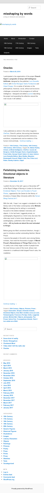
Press (5, 451)
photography (28, 317)
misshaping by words (17, 13)
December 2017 (8, 398)
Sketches (6, 458)
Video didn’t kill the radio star (14, 346)
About (13, 38)
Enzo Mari (19, 313)
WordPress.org (8, 479)
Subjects (6, 53)
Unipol (21, 160)
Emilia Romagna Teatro (18, 152)
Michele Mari (13, 317)
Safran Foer (12, 319)
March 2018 (7, 390)
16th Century (8, 43)
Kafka (30, 315)
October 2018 (8, 378)
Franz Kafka (7, 154)
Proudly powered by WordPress (22, 488)
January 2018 (8, 395)
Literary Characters (10, 438)
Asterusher (12, 311)
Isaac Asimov (34, 154)
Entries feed (7, 474)
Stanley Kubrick (13, 160)
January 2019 (8, 370)
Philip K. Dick (22, 158)
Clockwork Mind (9, 343)
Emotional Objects (9, 313)
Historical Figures (9, 431)
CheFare (6, 133)
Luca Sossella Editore (10, 156)
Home (6, 38)
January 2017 (8, 407)
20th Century (19, 48)
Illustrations (7, 434)
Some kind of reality (10, 338)
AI (28, 148)
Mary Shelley (23, 156)
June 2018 (7, 385)
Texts (37, 48)
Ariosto (5, 150)
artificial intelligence (15, 150)
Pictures (28, 308)
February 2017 (8, 405)
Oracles (8, 67)
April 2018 (7, 388)
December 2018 (8, 373)
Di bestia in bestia (28, 311)
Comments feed (9, 477)
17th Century (19, 43)
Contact (31, 38)
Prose (33, 308)
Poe (28, 158)
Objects (21, 308)
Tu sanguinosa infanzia (24, 319)
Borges (19, 311)
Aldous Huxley (35, 148)
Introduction (22, 38)
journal (30, 93)
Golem (24, 154)
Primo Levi (34, 158)
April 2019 (7, 365)
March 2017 (7, 403)
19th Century (8, 48)
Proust (5, 319)
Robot (5, 160)
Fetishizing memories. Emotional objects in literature (16, 173)
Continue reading (26, 141)
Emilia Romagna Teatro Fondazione (24, 84)
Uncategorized (8, 463)
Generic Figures (9, 429)
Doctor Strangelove (10, 341)
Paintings (6, 443)
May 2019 (6, 363)
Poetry (5, 448)
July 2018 (6, 383)
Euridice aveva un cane (31, 313)
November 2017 (9, 400)
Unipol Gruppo (8, 86)
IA (28, 154)
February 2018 (8, 393)
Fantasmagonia (8, 315)
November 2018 (9, 375)
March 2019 (7, 368)
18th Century (31, 43)
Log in (5, 472)
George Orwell (17, 154)
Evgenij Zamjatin (32, 152)
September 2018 (9, 380)
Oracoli (14, 158)
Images (29, 48)
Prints (5, 453)
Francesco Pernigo (20, 315)
